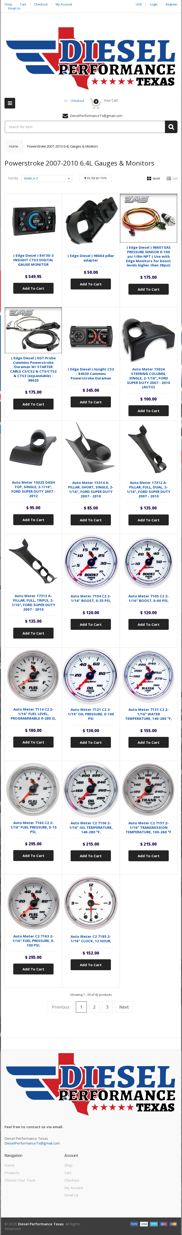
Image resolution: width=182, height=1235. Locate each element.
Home (13, 146)
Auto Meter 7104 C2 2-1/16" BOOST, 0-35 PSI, (91, 598)
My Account (73, 1187)
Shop (68, 1165)
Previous (60, 1007)
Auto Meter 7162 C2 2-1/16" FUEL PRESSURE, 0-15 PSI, (33, 827)
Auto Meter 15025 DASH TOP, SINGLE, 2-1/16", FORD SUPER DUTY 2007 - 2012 (33, 489)
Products (12, 1172)
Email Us (71, 1195)
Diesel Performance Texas (41, 1223)
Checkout (71, 1180)
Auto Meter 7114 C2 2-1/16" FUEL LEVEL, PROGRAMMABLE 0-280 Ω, (33, 714)
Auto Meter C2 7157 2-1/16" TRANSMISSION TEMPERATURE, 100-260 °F (148, 827)
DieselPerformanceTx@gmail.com (32, 1143)
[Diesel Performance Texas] (91, 58)
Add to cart (33, 288)
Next (124, 1007)
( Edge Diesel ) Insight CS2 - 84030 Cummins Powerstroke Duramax (91, 373)
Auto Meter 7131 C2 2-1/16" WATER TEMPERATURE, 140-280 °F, (148, 714)
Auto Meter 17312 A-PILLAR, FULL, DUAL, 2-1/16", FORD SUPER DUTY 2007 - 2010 (148, 489)
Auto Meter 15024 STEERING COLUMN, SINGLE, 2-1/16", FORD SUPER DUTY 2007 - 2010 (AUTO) (148, 378)
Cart (67, 1172)
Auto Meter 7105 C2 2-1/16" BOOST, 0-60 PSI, (148, 598)
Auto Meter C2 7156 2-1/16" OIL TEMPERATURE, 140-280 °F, (91, 827)
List (175, 178)
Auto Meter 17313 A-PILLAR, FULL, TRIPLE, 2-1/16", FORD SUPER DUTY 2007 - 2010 (33, 602)
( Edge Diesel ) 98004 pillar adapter (91, 257)
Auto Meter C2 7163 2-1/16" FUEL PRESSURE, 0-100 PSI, (33, 940)
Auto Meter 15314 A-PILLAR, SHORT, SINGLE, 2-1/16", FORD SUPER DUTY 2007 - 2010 (91, 489)
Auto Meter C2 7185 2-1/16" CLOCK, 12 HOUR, (91, 938)
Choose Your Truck (20, 1180)
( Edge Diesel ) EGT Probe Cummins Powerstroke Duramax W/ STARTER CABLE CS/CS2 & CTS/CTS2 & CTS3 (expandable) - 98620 (33, 369)
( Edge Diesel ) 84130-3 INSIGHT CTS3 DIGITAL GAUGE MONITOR (33, 260)
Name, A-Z (31, 178)
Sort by (13, 178)
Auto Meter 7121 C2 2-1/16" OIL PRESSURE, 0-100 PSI (91, 714)
